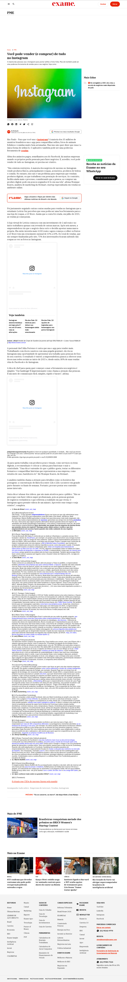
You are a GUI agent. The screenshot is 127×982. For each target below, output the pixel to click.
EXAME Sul (61, 916)
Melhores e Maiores (64, 958)
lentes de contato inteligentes (70, 668)
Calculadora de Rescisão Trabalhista (44, 940)
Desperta (83, 927)
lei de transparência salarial (73, 979)
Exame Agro (28, 919)
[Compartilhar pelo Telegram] (20, 124)
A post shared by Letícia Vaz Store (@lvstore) (23, 308)
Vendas (54, 788)
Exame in (83, 919)
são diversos (61, 620)
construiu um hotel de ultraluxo (52, 650)
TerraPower (31, 538)
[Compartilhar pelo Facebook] (12, 124)
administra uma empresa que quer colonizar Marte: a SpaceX (39, 565)
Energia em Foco (63, 930)
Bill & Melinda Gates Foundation (53, 543)
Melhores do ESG (63, 962)
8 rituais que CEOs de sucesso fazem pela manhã (34, 781)
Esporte (27, 915)
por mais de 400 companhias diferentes (35, 724)
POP (25, 937)
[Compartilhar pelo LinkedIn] (16, 124)
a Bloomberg (37, 681)
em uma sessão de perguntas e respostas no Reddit (30, 550)
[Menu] (8, 4)
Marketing (27, 911)
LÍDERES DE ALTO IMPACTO (13, 917)
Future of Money (27, 928)
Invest (9, 948)
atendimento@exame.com (107, 940)
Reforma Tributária (64, 908)
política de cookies (37, 979)
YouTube (100, 907)
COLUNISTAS (12, 956)
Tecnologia (28, 923)
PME (10, 13)
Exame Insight (12, 938)
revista (83, 910)
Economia (11, 930)
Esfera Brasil (106, 877)
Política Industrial (64, 948)
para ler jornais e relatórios (34, 767)
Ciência (26, 933)
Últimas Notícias (13, 912)
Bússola (60, 919)
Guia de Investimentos (44, 921)
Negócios (10, 952)
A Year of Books (32, 699)
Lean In (42, 751)
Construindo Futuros (62, 924)
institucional (12, 979)
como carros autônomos (49, 668)
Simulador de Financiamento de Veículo (46, 955)
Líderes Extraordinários (63, 939)
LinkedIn (100, 911)
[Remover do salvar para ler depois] (32, 124)
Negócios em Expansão (62, 967)
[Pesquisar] (13, 4)
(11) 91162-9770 (106, 931)
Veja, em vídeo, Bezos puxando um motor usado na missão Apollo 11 (44, 633)
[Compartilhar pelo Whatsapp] (8, 124)
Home (9, 50)
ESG (8, 934)
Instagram (64, 788)
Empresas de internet (40, 788)
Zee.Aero (43, 674)
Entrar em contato (104, 928)
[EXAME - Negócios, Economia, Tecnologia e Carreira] (63, 4)
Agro (81, 943)
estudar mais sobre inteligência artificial (41, 702)
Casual (26, 907)
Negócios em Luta (64, 944)
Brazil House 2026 (64, 912)
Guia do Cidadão (45, 910)
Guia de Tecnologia (43, 915)
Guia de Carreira (45, 927)
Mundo (26, 903)
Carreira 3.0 (84, 923)
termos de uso (23, 979)
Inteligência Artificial (11, 943)
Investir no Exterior (64, 934)
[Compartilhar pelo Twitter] (24, 124)
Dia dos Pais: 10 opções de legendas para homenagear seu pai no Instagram (47, 325)
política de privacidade (53, 979)
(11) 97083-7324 (106, 962)
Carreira (10, 926)
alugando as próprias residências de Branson (38, 733)
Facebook (100, 919)
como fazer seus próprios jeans (51, 604)
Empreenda (84, 947)
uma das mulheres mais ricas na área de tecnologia (56, 740)
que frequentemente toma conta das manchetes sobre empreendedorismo (44, 617)
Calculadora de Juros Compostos (45, 948)
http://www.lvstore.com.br (17, 342)
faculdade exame (83, 904)
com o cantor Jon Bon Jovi (52, 770)
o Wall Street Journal (65, 602)
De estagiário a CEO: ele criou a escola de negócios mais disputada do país (101, 85)
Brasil (9, 922)
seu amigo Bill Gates (70, 770)
